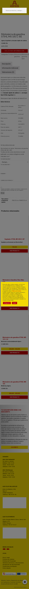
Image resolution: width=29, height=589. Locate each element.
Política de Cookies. (16, 291)
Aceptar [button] (14, 303)
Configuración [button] (7, 303)
